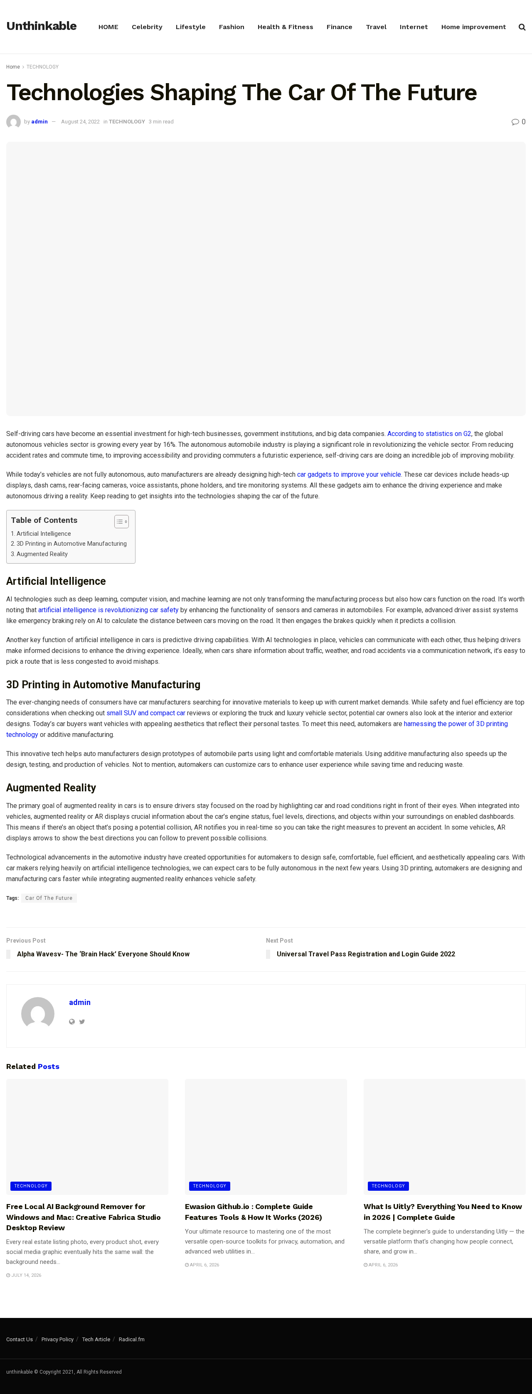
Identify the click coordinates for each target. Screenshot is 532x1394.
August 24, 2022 (80, 121)
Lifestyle (191, 27)
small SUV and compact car (145, 713)
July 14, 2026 (25, 1275)
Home (13, 67)
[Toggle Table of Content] (117, 522)
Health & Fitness (285, 27)
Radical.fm (132, 1339)
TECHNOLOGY (43, 67)
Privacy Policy (58, 1339)
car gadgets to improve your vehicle (349, 474)
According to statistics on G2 (429, 434)
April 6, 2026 (204, 1265)
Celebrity (147, 27)
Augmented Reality (42, 554)
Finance (339, 27)
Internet (414, 27)
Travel (376, 27)
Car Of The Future (49, 898)
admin (39, 121)
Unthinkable (41, 26)
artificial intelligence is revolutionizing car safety (108, 610)
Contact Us (19, 1339)
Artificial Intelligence (45, 533)
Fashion (231, 27)
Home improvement (473, 27)
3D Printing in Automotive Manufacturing (72, 543)
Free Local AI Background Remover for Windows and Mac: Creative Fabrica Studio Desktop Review (83, 1216)
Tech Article (96, 1339)
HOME (108, 27)
